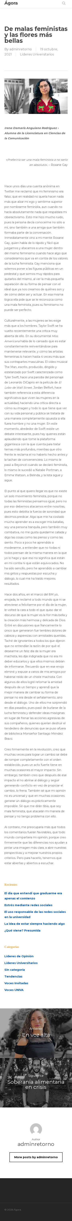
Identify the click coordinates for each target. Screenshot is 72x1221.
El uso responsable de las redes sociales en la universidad (35, 914)
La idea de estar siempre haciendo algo (34, 924)
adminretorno (20, 49)
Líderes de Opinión (19, 956)
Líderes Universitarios (37, 54)
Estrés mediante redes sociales (28, 905)
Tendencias (13, 976)
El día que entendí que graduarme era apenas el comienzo (33, 895)
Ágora (11, 3)
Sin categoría (14, 970)
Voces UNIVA (14, 990)
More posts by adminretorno (36, 1157)
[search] (64, 3)
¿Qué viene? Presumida (22, 930)
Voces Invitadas (16, 983)
